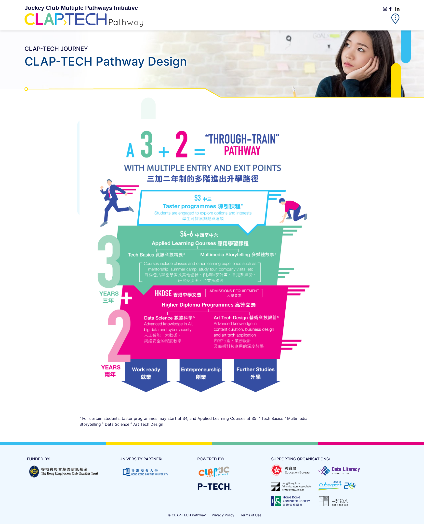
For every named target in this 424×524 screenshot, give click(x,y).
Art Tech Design (148, 424)
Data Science (117, 424)
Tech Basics (272, 418)
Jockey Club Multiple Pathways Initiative (81, 7)
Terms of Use (250, 515)
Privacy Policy (223, 515)
